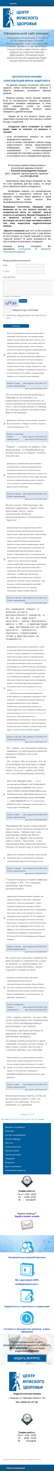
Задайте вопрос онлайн (26, 1216)
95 (18, 1119)
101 (36, 1119)
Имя (5, 265)
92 (10, 1119)
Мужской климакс (12, 1150)
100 (32, 1119)
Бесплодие (9, 1131)
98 (27, 1119)
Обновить (23, 301)
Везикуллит (9, 1162)
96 (21, 1119)
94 (16, 1119)
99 (29, 1119)
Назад (6, 1119)
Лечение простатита (13, 1146)
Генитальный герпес (13, 1154)
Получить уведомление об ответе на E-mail (26, 316)
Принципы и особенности (15, 1127)
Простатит (9, 1142)
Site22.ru (38, 1459)
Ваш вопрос (9, 277)
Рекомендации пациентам (15, 1170)
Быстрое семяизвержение (15, 1135)
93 (13, 1119)
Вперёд (41, 1119)
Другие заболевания (13, 1166)
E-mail (6, 271)
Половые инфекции (12, 1139)
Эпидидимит (10, 1158)
